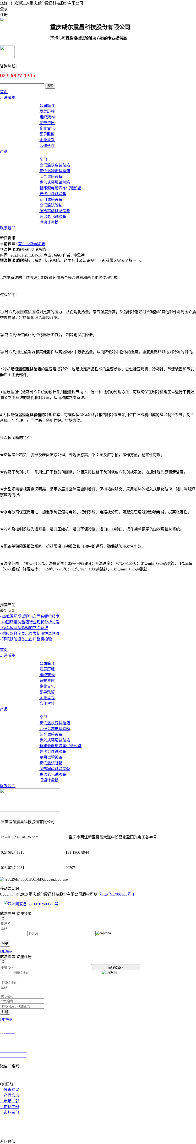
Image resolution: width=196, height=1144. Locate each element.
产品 (4, 151)
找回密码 (6, 951)
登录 (5, 944)
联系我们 (7, 228)
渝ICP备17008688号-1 (116, 894)
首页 (4, 92)
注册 (5, 1012)
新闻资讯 (37, 244)
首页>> (24, 244)
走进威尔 (7, 98)
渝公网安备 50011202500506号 (33, 904)
